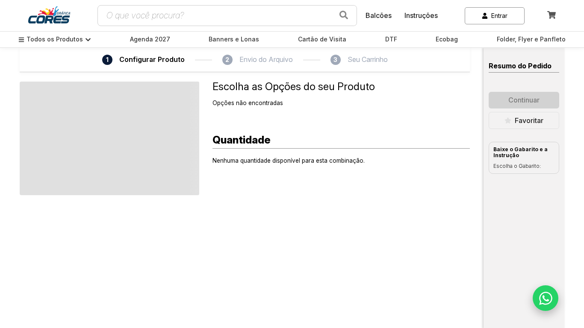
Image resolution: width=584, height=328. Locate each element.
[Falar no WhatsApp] (545, 298)
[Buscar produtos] (344, 16)
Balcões (379, 15)
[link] (49, 15)
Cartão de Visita (322, 39)
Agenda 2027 (150, 39)
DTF (391, 39)
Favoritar (529, 120)
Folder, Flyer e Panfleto (531, 39)
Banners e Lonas (234, 39)
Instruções (421, 15)
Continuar (524, 100)
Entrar (499, 15)
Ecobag (447, 39)
